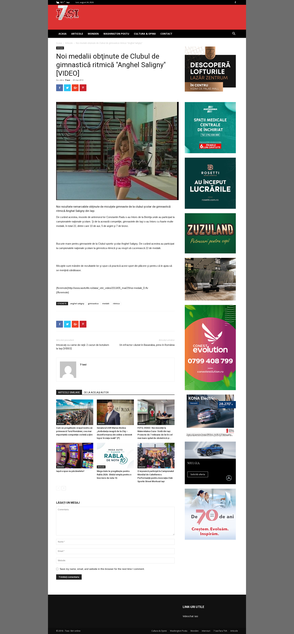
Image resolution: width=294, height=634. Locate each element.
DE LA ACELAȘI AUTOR (96, 392)
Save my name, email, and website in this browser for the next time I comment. (102, 569)
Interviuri (206, 630)
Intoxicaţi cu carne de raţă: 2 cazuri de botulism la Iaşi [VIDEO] (82, 346)
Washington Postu (116, 33)
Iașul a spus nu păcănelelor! (70, 471)
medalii (105, 303)
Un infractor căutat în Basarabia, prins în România (147, 344)
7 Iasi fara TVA (220, 630)
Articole (77, 33)
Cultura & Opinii (145, 33)
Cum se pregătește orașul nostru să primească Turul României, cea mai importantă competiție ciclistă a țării (74, 431)
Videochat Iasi (190, 616)
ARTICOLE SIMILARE (69, 392)
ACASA (63, 33)
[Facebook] (235, 2)
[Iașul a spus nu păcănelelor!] (74, 455)
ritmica (116, 303)
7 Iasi (67, 80)
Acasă (59, 43)
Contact (166, 33)
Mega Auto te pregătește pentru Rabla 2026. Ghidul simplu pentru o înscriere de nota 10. (114, 474)
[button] (234, 34)
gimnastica (93, 303)
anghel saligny (77, 303)
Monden (93, 33)
